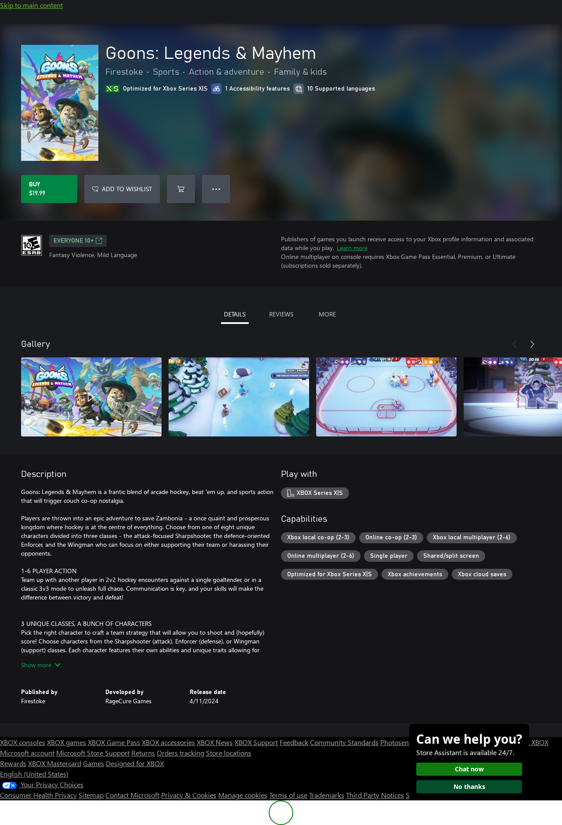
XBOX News (215, 742)
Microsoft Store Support (93, 752)
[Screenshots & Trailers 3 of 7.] (386, 396)
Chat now (469, 769)
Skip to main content (31, 5)
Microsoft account (27, 752)
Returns (143, 752)
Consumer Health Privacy (38, 795)
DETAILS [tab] (234, 314)
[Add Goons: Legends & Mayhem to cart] (181, 189)
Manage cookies (242, 795)
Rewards (13, 763)
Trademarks (326, 795)
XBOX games (66, 742)
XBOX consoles (22, 742)
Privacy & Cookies (188, 795)
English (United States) (34, 773)
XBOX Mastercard (54, 763)
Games (93, 763)
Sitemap (91, 795)
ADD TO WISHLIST (127, 189)
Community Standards (344, 742)
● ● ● (216, 188)
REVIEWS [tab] (281, 314)
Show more (36, 665)
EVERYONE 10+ (74, 241)
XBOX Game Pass (114, 742)
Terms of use (288, 795)
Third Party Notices (375, 795)
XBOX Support (256, 742)
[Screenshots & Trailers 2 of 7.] (239, 396)
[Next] (532, 344)
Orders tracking (180, 752)
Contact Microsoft (132, 795)
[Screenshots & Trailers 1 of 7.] (91, 396)
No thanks (469, 786)
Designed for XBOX (135, 763)
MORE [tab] (327, 314)
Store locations (228, 752)
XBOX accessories (168, 742)
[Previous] (514, 344)
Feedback (294, 742)
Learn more (352, 248)
